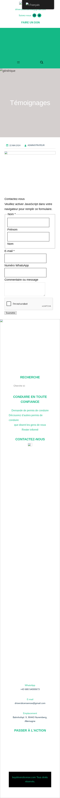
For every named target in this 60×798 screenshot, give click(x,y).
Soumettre (10, 313)
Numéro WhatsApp (16, 265)
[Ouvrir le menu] (18, 62)
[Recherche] (47, 385)
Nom (10, 243)
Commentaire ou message (21, 279)
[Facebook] (34, 15)
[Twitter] (39, 15)
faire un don (30, 22)
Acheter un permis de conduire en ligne (30, 338)
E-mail (9, 251)
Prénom (12, 229)
